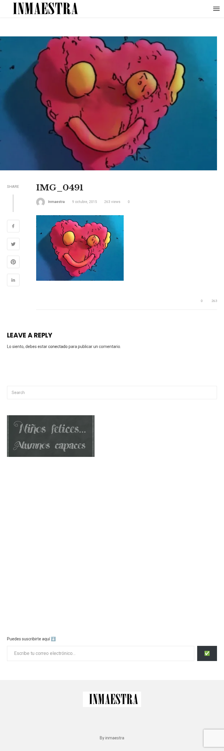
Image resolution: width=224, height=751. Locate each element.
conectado (58, 346)
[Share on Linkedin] (13, 281)
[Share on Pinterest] (13, 263)
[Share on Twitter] (13, 245)
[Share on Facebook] (13, 227)
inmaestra (56, 202)
